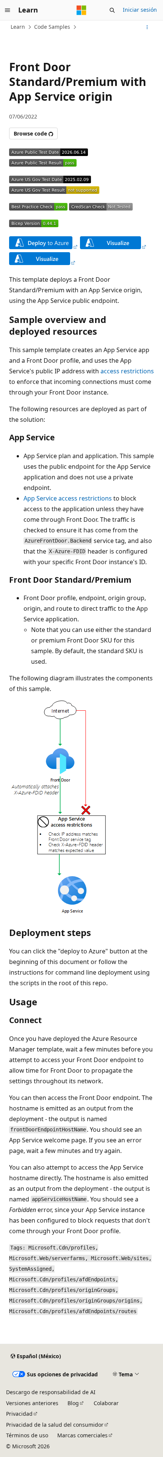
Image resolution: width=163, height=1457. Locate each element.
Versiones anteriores (32, 1403)
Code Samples (52, 26)
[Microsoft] (81, 10)
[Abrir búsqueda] (112, 10)
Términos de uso (27, 1435)
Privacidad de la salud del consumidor (54, 1424)
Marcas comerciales (82, 1435)
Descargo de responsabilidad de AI (51, 1392)
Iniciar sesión (140, 9)
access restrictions (127, 371)
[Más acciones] (147, 27)
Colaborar (106, 1403)
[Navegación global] (7, 10)
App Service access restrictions (68, 498)
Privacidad (19, 1413)
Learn (18, 26)
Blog (73, 1403)
